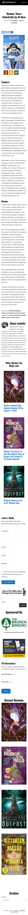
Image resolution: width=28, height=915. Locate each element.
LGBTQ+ (3, 317)
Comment (5, 531)
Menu (25, 2)
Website (4, 563)
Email (3, 555)
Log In (15, 912)
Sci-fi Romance (11, 313)
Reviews (3, 313)
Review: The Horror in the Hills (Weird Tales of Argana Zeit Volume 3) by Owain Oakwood (14, 455)
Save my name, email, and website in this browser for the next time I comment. (13, 574)
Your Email (7, 682)
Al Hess (11, 315)
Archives (3, 897)
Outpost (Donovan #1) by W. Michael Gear (13, 501)
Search (3, 602)
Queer (8, 317)
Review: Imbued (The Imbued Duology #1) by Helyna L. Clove (13, 408)
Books (24, 315)
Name (3, 547)
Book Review (18, 315)
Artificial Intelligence (15, 311)
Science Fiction (20, 313)
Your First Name (8, 674)
